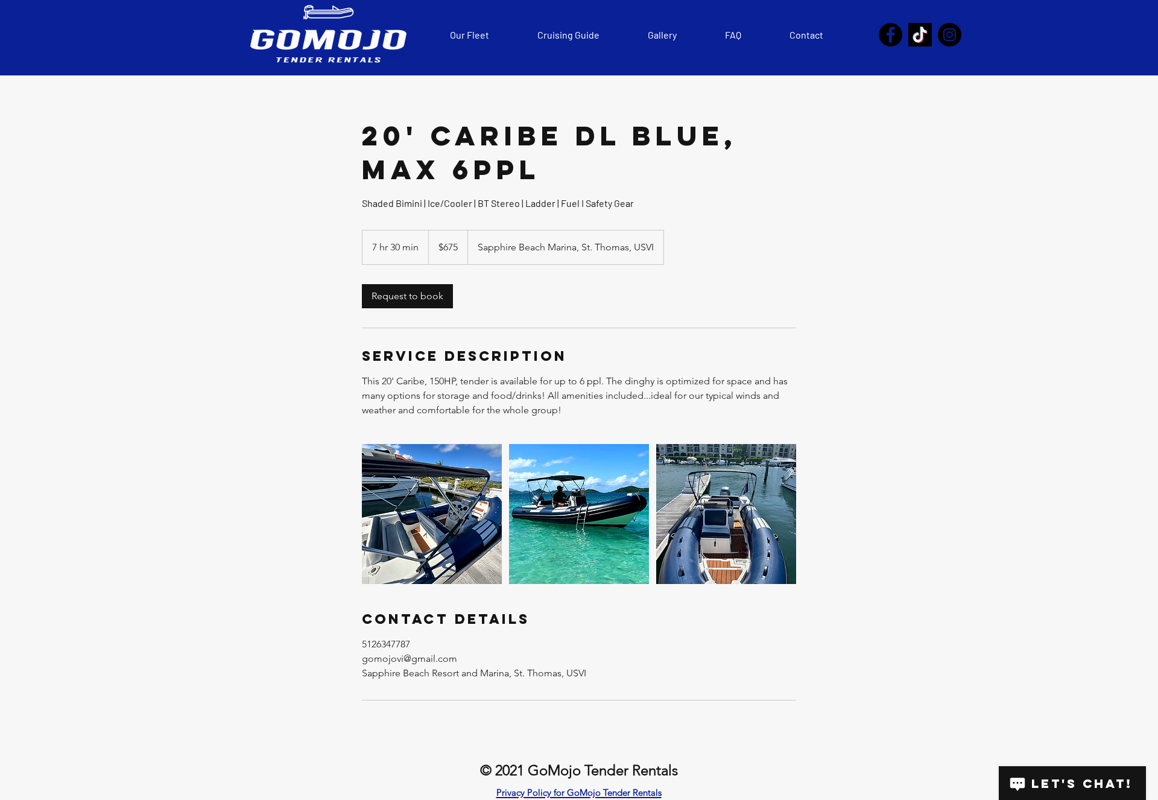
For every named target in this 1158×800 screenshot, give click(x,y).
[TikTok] (920, 34)
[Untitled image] (432, 514)
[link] (407, 296)
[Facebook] (890, 34)
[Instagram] (949, 34)
